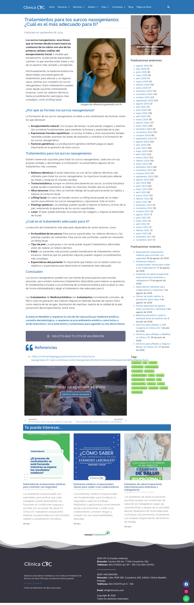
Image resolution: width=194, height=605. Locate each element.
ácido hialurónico (138, 379)
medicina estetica (151, 366)
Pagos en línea (144, 7)
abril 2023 (141, 192)
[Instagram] (186, 591)
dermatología (137, 392)
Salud (151, 375)
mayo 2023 (142, 189)
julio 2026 (141, 69)
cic (145, 362)
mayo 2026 (142, 75)
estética (161, 383)
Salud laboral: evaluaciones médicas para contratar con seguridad (150, 255)
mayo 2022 (142, 220)
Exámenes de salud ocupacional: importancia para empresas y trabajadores (152, 277)
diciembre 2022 (144, 205)
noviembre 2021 (144, 239)
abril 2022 (141, 224)
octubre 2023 (143, 173)
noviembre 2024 (144, 132)
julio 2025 (141, 107)
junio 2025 (141, 110)
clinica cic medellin (138, 383)
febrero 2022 (142, 230)
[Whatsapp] (186, 598)
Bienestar (151, 379)
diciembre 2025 (144, 91)
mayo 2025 (142, 113)
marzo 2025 (142, 119)
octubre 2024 (143, 135)
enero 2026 (142, 88)
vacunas (160, 375)
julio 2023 (141, 182)
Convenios (117, 7)
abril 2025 (141, 116)
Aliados (91, 7)
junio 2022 (141, 217)
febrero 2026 (142, 84)
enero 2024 (142, 163)
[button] (168, 7)
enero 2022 (142, 233)
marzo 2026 (142, 81)
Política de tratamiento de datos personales (42, 588)
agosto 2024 (142, 141)
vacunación (149, 371)
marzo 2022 (142, 227)
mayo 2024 (142, 151)
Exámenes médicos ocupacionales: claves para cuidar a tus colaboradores (153, 264)
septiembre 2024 (144, 138)
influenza (153, 362)
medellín (164, 387)
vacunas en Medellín (139, 387)
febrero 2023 (142, 198)
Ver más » (27, 524)
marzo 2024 (142, 157)
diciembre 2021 (144, 236)
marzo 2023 (142, 195)
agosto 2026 (142, 65)
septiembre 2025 (144, 100)
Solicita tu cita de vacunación (75, 394)
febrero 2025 (142, 122)
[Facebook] (186, 584)
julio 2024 (141, 145)
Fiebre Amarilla (137, 366)
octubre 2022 (143, 211)
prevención (153, 387)
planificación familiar (139, 375)
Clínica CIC (136, 362)
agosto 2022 (142, 214)
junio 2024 (141, 148)
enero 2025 (142, 126)
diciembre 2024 (144, 129)
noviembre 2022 (144, 208)
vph (159, 379)
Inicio (52, 7)
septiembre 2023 (144, 176)
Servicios (77, 7)
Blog (131, 7)
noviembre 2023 (144, 170)
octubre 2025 (143, 97)
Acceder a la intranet (32, 583)
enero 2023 (142, 201)
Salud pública (137, 371)
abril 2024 (141, 154)
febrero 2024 (142, 160)
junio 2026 (141, 72)
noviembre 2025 (144, 94)
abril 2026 (141, 78)
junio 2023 (141, 186)
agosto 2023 (142, 179)
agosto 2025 (142, 103)
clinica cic (151, 383)
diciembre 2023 (144, 167)
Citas (103, 7)
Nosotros (62, 7)
